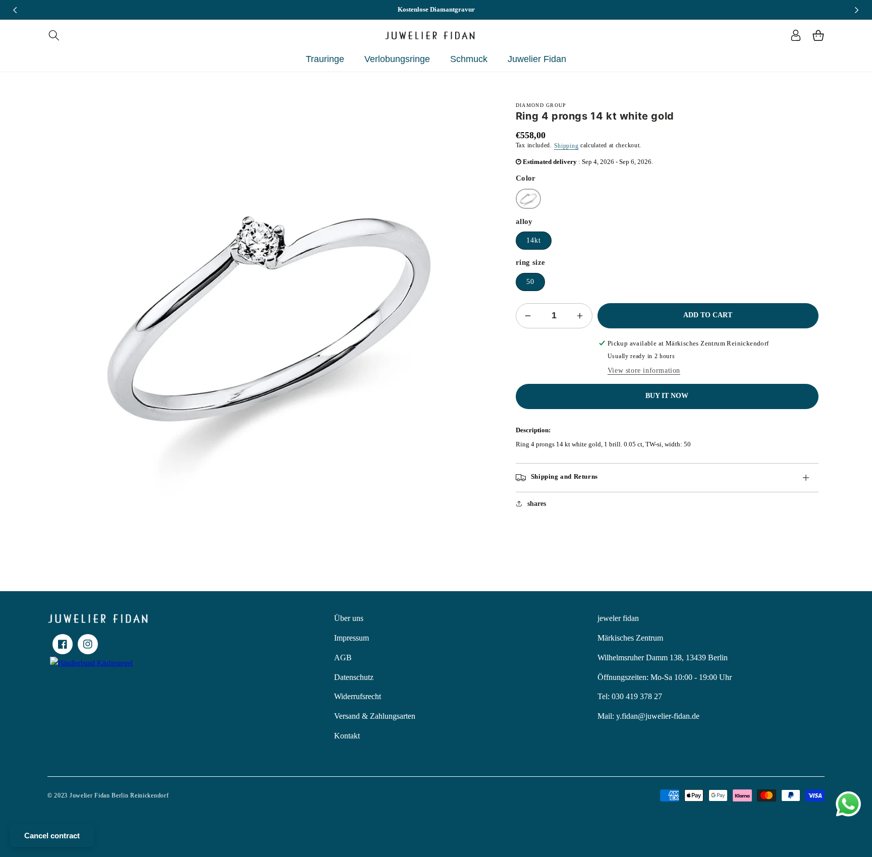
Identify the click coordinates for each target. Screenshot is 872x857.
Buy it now (666, 395)
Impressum (351, 638)
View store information (644, 370)
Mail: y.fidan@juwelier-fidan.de (648, 716)
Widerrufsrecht (357, 696)
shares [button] (536, 503)
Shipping (566, 145)
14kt (533, 240)
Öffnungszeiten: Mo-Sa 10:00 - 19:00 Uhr (664, 677)
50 (530, 281)
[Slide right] (857, 10)
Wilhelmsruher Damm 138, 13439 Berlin (662, 657)
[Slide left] (15, 10)
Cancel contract (52, 835)
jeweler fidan (618, 618)
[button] (53, 35)
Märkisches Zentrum (630, 638)
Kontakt (347, 735)
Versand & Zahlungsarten (374, 716)
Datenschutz (353, 677)
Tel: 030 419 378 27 (629, 696)
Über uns (348, 618)
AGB (343, 657)
